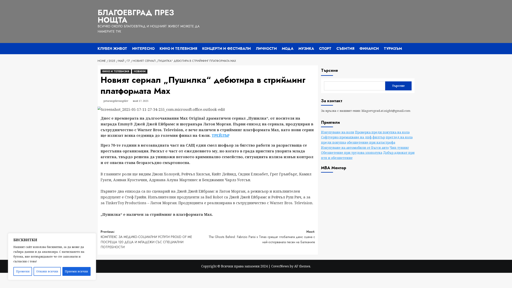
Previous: (147, 239)
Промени (23, 271)
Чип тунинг (399, 147)
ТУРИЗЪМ (393, 48)
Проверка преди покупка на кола (382, 132)
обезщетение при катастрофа (371, 142)
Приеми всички (76, 271)
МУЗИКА (306, 48)
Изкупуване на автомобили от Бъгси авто (355, 147)
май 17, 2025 (140, 101)
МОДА (287, 48)
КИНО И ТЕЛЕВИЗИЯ (178, 48)
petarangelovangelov (116, 101)
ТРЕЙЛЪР (220, 135)
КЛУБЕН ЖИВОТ (112, 48)
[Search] (412, 48)
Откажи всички (47, 271)
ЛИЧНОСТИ (266, 48)
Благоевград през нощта (136, 16)
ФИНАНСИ (369, 48)
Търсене (329, 70)
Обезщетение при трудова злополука (351, 152)
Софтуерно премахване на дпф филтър (353, 137)
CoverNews (280, 266)
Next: (262, 236)
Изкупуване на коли (337, 132)
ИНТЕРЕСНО (143, 48)
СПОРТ (325, 48)
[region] (52, 256)
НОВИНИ (140, 71)
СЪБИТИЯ (345, 48)
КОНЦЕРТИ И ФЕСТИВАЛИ (226, 48)
